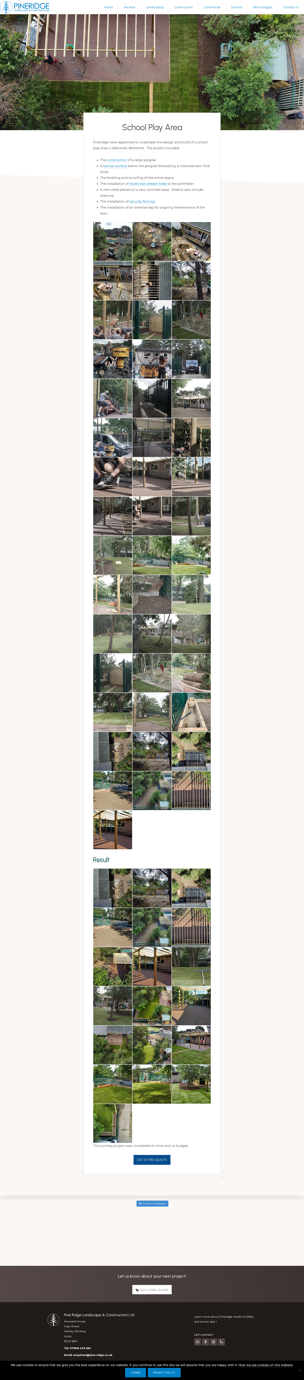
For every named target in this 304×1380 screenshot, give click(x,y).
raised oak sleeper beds (148, 184)
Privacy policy (164, 1372)
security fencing (142, 201)
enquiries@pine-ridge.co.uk (92, 1355)
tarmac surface (115, 166)
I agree (135, 1372)
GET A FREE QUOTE (152, 1159)
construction (117, 160)
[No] (299, 1370)
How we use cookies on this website (266, 1365)
